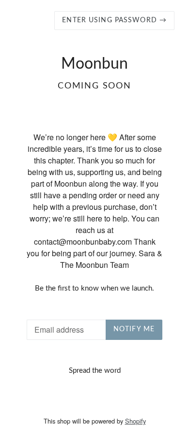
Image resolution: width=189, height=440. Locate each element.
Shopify (135, 420)
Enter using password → (114, 20)
